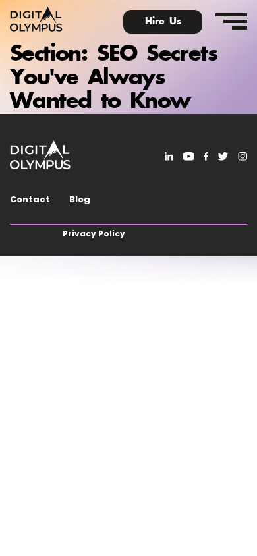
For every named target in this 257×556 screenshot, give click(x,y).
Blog (79, 199)
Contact (30, 199)
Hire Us (163, 21)
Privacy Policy (94, 233)
